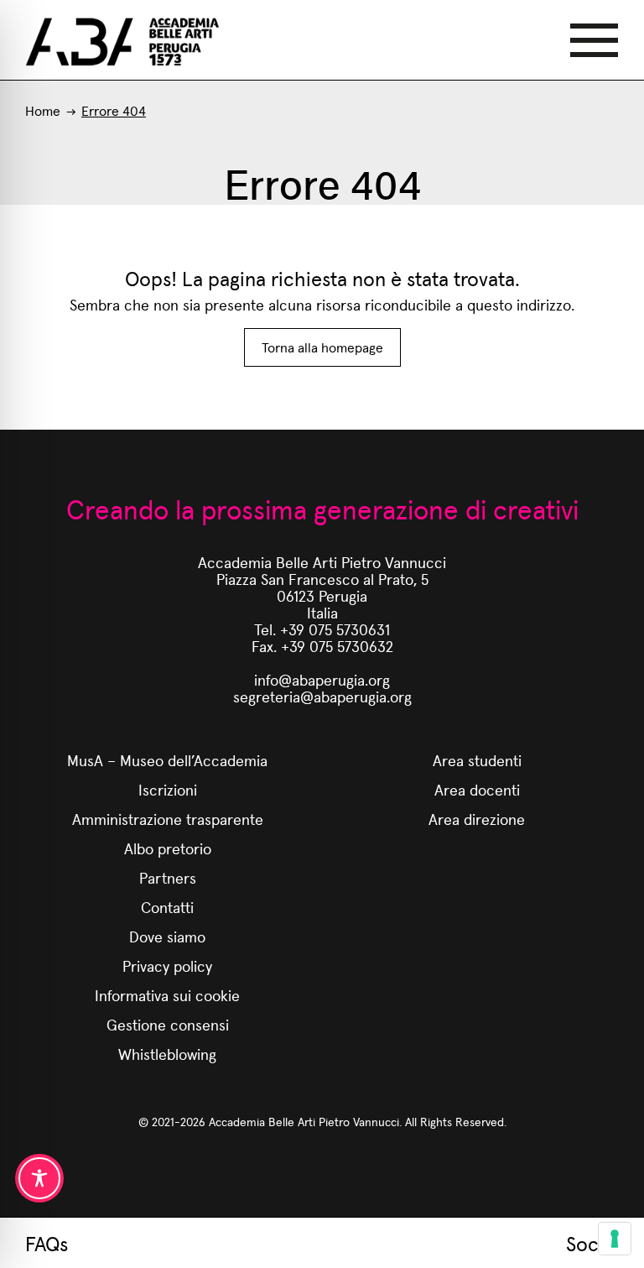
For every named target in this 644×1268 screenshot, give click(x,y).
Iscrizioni (167, 789)
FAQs (46, 1243)
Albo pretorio (167, 848)
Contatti (167, 906)
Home (42, 110)
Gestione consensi (167, 1024)
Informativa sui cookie (167, 994)
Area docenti (477, 789)
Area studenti (477, 759)
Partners (167, 877)
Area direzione (476, 818)
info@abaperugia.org (322, 679)
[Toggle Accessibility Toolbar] (39, 1178)
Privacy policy (167, 965)
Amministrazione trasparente (167, 818)
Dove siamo (167, 936)
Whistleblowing (167, 1053)
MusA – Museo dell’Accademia (167, 759)
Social (592, 1243)
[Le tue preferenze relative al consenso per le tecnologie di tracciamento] (615, 1239)
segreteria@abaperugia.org (322, 696)
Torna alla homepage (322, 347)
